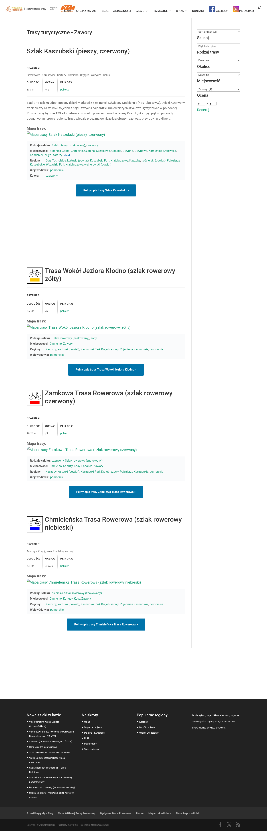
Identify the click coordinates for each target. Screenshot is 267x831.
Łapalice (86, 466)
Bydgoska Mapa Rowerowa (115, 813)
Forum (139, 813)
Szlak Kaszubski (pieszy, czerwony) (78, 51)
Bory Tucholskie (56, 160)
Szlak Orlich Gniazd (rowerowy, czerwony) (49, 752)
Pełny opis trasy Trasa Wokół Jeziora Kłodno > (106, 369)
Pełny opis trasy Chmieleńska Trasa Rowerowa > (106, 624)
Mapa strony (90, 744)
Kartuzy (57, 155)
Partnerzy (62, 825)
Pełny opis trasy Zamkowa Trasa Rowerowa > (106, 492)
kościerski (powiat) (153, 160)
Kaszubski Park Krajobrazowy (109, 160)
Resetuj (203, 110)
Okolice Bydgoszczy (149, 733)
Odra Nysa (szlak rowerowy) (43, 747)
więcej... (67, 155)
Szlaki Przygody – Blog (40, 813)
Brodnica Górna (60, 151)
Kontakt (198, 11)
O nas (180, 11)
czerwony (92, 145)
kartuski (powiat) (78, 160)
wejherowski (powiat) (98, 164)
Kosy (77, 466)
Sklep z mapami (86, 11)
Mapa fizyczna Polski (188, 813)
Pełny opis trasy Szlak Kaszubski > (106, 190)
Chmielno (77, 151)
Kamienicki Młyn (40, 155)
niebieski (57, 593)
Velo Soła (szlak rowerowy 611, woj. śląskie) (50, 741)
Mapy (68, 11)
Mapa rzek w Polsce (159, 813)
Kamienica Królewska (162, 151)
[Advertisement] (106, 235)
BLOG (105, 11)
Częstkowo (103, 151)
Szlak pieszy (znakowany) (68, 145)
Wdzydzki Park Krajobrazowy (64, 164)
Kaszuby (134, 160)
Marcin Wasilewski (100, 825)
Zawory (68, 343)
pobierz (64, 89)
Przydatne (160, 11)
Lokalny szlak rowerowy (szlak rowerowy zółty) (52, 787)
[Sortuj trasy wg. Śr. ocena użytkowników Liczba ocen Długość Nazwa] (218, 31)
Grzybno (127, 151)
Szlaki (140, 11)
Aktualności (122, 11)
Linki (86, 738)
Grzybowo (140, 151)
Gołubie (116, 151)
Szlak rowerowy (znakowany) (70, 338)
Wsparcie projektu (93, 727)
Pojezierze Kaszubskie (134, 349)
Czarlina (89, 151)
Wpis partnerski (92, 749)
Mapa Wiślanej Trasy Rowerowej (76, 813)
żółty (94, 338)
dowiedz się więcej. (216, 727)
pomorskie (57, 170)
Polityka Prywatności (94, 733)
